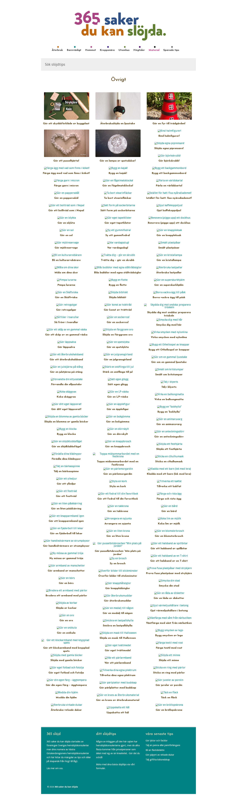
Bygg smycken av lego (169, 635)
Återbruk (57, 50)
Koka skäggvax (66, 397)
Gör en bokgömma (117, 421)
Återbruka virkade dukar (66, 710)
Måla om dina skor (66, 272)
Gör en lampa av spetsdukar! (118, 161)
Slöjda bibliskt (117, 297)
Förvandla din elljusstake (66, 384)
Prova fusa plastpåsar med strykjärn (169, 573)
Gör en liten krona (117, 536)
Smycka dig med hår (169, 325)
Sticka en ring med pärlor (169, 673)
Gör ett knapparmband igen (66, 521)
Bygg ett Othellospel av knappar (168, 349)
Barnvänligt (74, 50)
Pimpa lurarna (66, 285)
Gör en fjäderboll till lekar (66, 533)
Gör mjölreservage (66, 248)
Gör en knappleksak (169, 235)
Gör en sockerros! (117, 322)
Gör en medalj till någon (118, 613)
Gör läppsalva (66, 347)
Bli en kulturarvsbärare (66, 260)
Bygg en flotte (118, 285)
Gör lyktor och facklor (157, 740)
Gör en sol (66, 235)
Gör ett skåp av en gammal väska (66, 334)
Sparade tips (171, 50)
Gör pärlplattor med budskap (117, 688)
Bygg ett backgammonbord (169, 173)
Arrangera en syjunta (117, 523)
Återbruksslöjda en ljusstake (117, 123)
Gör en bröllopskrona (169, 710)
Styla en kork (117, 486)
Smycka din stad (169, 586)
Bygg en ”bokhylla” (168, 412)
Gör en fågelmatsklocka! (117, 185)
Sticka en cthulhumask (169, 461)
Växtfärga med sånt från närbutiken (169, 623)
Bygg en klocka (66, 434)
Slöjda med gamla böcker (66, 660)
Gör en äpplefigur (118, 409)
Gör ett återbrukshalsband (66, 359)
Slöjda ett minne (169, 660)
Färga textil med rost (169, 648)
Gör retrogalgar (66, 310)
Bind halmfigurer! (169, 136)
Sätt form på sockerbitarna (117, 210)
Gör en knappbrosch (117, 446)
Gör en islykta (66, 223)
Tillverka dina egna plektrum (117, 675)
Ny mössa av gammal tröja (66, 558)
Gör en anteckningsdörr (169, 436)
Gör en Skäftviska (66, 297)
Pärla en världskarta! (169, 185)
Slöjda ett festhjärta (169, 449)
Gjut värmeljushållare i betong (169, 610)
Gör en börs (66, 583)
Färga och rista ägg (169, 499)
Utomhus (123, 50)
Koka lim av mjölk (169, 523)
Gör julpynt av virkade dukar (160, 754)
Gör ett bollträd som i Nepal (66, 210)
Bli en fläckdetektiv (155, 750)
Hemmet (90, 50)
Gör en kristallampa (169, 260)
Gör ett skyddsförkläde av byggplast (66, 123)
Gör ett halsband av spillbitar (169, 548)
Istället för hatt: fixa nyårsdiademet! (169, 198)
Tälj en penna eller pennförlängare (163, 745)
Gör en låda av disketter (169, 598)
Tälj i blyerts (168, 387)
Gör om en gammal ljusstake (169, 362)
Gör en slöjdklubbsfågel (66, 446)
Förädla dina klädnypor (66, 459)
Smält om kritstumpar (169, 374)
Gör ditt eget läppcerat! (66, 409)
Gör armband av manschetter (66, 571)
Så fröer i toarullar (66, 322)
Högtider (139, 50)
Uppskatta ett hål (118, 712)
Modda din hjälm (66, 697)
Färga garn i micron (66, 185)
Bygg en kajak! (118, 173)
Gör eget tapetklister (117, 223)
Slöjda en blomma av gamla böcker (66, 421)
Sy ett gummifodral (117, 235)
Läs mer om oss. (55, 768)
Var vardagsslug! (117, 248)
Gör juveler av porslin (169, 685)
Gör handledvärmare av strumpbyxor (66, 546)
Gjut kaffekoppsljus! (169, 210)
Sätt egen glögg (118, 384)
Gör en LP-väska (117, 397)
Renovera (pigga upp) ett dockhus (169, 223)
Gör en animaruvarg (169, 424)
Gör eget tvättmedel (118, 650)
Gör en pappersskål (66, 198)
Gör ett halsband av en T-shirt (169, 561)
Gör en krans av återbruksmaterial (117, 700)
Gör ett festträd (66, 496)
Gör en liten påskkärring (66, 508)
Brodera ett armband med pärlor (66, 595)
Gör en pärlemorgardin (117, 474)
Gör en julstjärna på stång (66, 372)
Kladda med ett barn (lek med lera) (169, 474)
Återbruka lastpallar (169, 272)
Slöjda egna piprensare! (168, 148)
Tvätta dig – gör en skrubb (117, 260)
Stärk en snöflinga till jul (118, 372)
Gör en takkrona (117, 511)
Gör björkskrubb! (168, 161)
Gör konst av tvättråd (118, 310)
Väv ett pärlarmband (117, 663)
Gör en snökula (66, 633)
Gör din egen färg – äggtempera (66, 685)
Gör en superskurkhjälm (168, 285)
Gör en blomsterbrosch (169, 536)
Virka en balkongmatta (168, 399)
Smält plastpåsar (168, 248)
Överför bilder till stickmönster (117, 576)
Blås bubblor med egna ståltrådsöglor (117, 272)
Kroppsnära (107, 50)
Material (154, 50)
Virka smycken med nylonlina (169, 337)
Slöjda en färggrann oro (118, 334)
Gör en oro (66, 620)
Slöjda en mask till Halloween (118, 638)
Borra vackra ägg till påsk (169, 297)
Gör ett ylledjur (66, 484)
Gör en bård (169, 511)
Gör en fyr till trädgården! (169, 123)
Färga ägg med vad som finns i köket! (66, 173)
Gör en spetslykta (118, 347)
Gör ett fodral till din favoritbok (117, 499)
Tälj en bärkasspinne (66, 471)
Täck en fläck (169, 697)
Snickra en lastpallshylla (117, 625)
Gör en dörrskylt (117, 434)
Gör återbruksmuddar (117, 601)
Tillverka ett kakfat (169, 486)
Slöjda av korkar (66, 608)
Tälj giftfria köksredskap (158, 759)
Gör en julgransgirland (117, 359)
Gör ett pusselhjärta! (66, 161)
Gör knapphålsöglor (117, 588)
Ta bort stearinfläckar (117, 198)
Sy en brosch (117, 563)
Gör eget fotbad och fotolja (66, 673)
